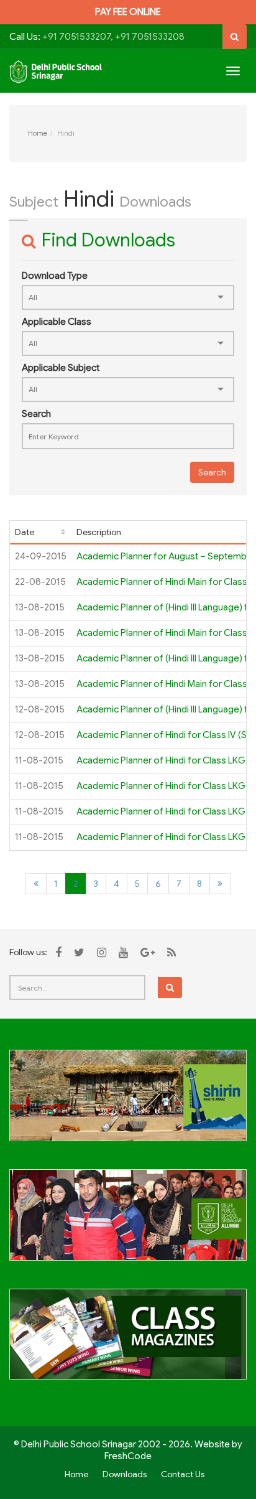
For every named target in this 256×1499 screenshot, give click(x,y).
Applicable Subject (60, 367)
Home (37, 133)
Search (36, 413)
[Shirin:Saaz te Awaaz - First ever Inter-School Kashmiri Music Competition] (128, 1102)
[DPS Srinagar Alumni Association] (128, 1222)
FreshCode (128, 1456)
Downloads (125, 1474)
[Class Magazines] (128, 1341)
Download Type (55, 275)
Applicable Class (56, 321)
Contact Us (182, 1474)
